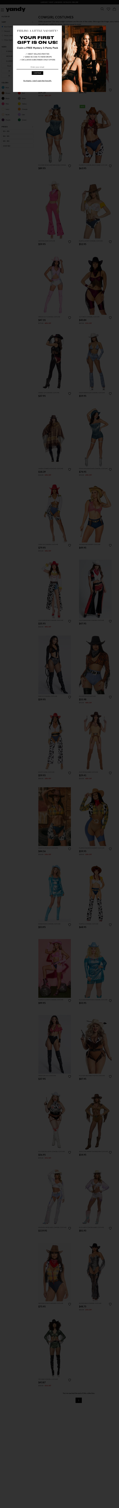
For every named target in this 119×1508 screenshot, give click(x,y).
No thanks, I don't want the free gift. (37, 80)
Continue (37, 73)
